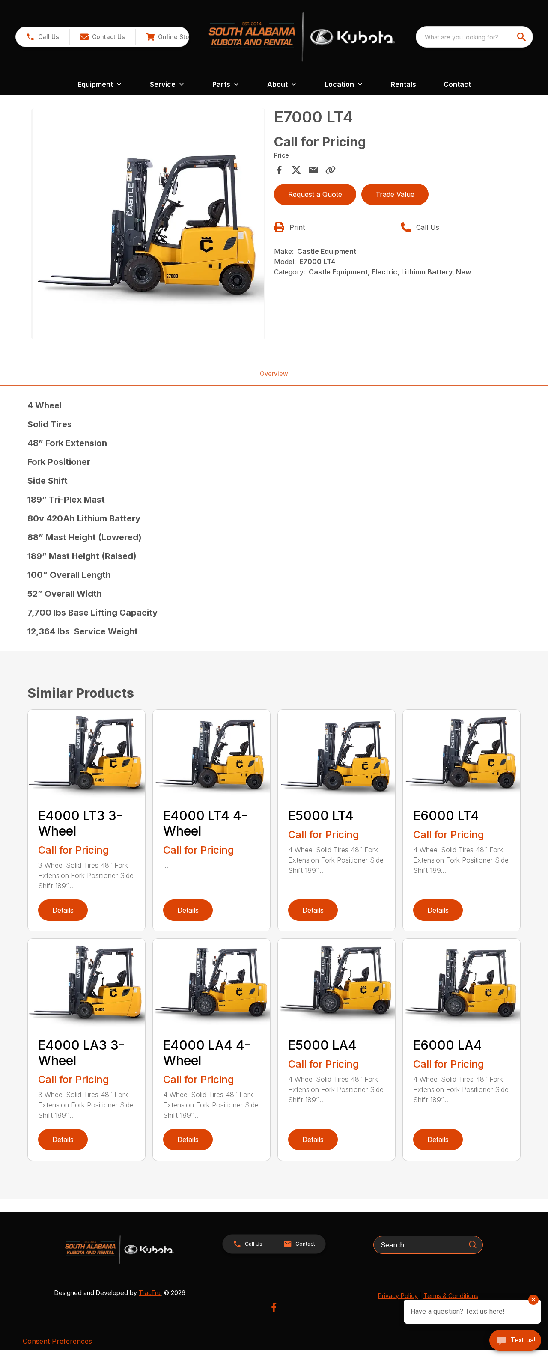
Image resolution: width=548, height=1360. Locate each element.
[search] (522, 37)
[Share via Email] (313, 170)
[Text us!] (515, 1341)
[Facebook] (273, 1307)
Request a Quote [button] (315, 194)
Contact (457, 84)
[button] (42, 37)
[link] (170, 37)
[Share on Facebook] (279, 170)
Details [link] (63, 910)
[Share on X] (296, 170)
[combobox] (474, 37)
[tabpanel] (148, 225)
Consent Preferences (57, 1341)
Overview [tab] (274, 373)
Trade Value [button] (394, 194)
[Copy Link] (330, 170)
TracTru (150, 1292)
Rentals (403, 84)
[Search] (472, 1244)
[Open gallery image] (148, 223)
